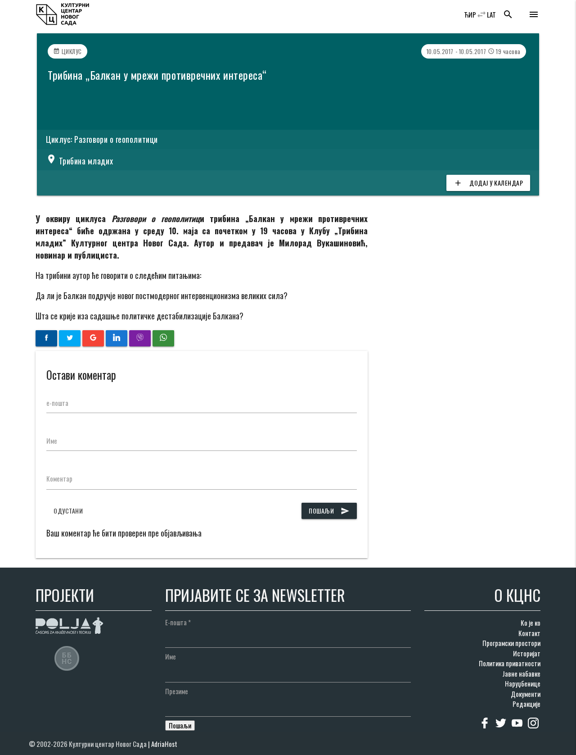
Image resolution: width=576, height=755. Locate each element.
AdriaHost (164, 744)
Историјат (526, 653)
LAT (491, 14)
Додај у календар (488, 182)
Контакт (529, 633)
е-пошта (57, 403)
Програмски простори (511, 643)
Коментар (59, 478)
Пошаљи (329, 510)
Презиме (176, 691)
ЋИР (470, 14)
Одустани (68, 510)
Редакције (526, 704)
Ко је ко (530, 623)
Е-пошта (178, 622)
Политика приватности (509, 663)
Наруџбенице (522, 683)
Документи (525, 694)
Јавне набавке (521, 673)
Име (51, 441)
